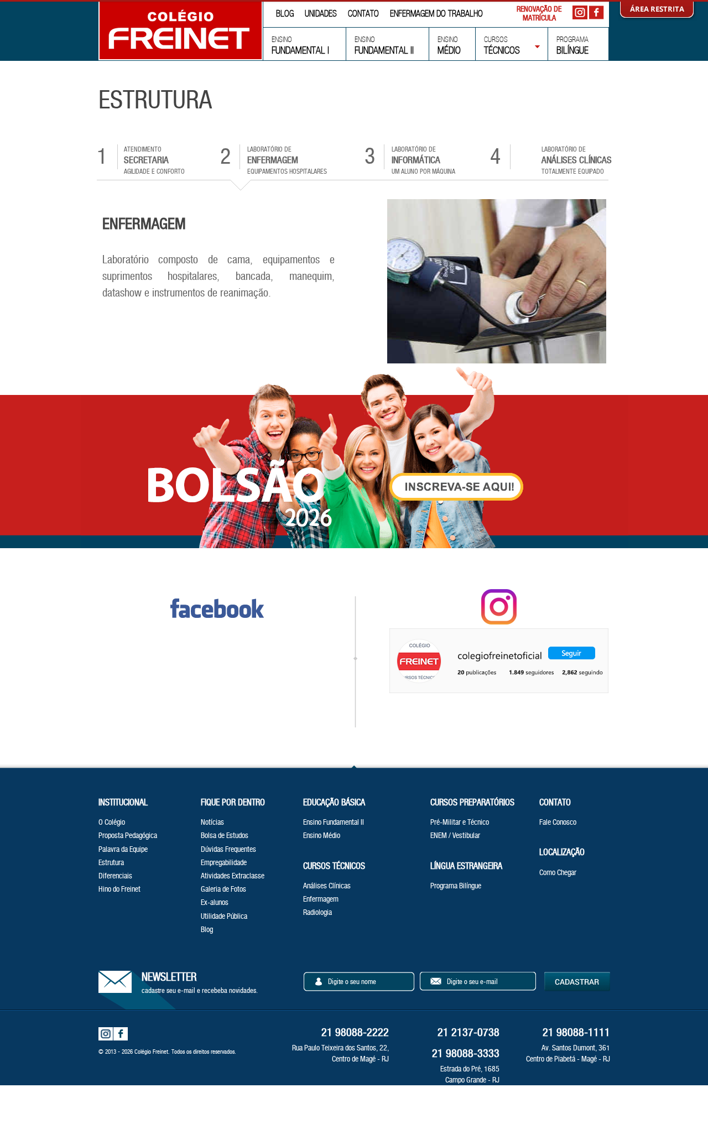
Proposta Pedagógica (127, 835)
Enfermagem (321, 898)
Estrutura (111, 862)
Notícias (212, 822)
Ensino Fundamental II (333, 822)
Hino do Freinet (119, 888)
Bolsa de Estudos (224, 835)
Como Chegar (557, 872)
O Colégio (111, 822)
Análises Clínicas (327, 885)
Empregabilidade (224, 862)
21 (576, 1032)
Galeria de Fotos (223, 888)
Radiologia (317, 912)
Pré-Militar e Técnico (459, 822)
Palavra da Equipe (123, 849)
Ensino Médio (321, 835)
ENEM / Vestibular (455, 835)
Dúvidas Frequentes (228, 849)
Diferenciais (115, 875)
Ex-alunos (214, 902)
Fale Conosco (557, 822)
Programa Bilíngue (455, 885)
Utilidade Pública (224, 916)
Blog (207, 929)
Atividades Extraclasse (232, 875)
